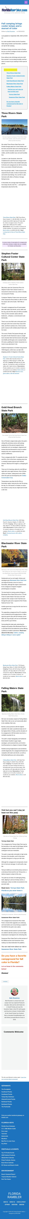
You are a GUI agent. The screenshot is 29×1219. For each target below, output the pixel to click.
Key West (4, 1143)
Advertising (14, 1205)
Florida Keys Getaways (8, 1126)
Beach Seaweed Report (8, 1174)
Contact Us (12, 1202)
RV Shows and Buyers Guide (9, 1165)
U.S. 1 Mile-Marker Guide (8, 1128)
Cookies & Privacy (21, 1202)
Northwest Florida (6, 1104)
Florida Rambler (14, 1195)
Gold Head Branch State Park (15, 81)
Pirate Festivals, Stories (8, 1160)
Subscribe (21, 1205)
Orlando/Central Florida (8, 1099)
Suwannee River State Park (17, 97)
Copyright (7, 1205)
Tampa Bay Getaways (7, 1096)
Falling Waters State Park (14, 86)
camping (5, 981)
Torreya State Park (14, 94)
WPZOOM (17, 1213)
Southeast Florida (6, 1091)
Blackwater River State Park (15, 83)
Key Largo (4, 1131)
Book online (6, 230)
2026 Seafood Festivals (8, 1155)
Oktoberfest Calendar (7, 1157)
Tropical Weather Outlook (8, 1176)
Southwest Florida (6, 1094)
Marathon (4, 1138)
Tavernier (4, 1133)
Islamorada (4, 1136)
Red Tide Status (6, 1179)
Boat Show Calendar (7, 1162)
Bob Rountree (11, 31)
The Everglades (6, 1089)
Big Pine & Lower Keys (8, 1141)
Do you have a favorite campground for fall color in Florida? (15, 104)
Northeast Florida (6, 1101)
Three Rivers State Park (13, 73)
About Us (5, 1202)
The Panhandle (5, 1106)
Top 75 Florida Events (7, 1152)
